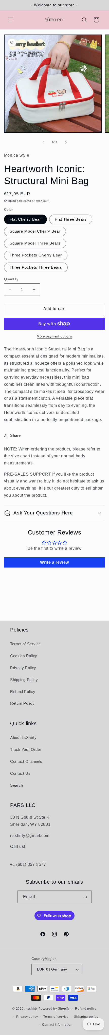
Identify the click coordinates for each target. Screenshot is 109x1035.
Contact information (57, 1024)
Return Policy (22, 703)
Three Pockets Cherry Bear (36, 255)
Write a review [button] (54, 562)
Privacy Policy (23, 668)
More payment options (54, 336)
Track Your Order (25, 750)
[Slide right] (65, 142)
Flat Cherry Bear (25, 219)
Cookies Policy (23, 656)
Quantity (11, 279)
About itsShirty (23, 738)
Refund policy (86, 1008)
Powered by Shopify (54, 1008)
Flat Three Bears (71, 219)
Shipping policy (86, 1016)
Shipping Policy (24, 680)
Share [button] (15, 435)
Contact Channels (26, 761)
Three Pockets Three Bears (36, 267)
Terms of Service (25, 644)
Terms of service (56, 1016)
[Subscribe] (85, 897)
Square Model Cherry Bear (35, 231)
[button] (10, 20)
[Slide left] (43, 142)
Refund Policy (22, 692)
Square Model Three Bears (35, 243)
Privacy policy (27, 1016)
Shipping (10, 200)
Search (16, 785)
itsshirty (32, 1008)
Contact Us (20, 773)
